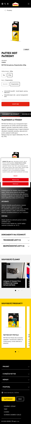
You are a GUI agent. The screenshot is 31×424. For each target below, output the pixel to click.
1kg (4, 75)
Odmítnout (15, 183)
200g (9, 75)
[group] (15, 31)
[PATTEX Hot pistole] (13, 327)
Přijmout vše (15, 179)
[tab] (15, 290)
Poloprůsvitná (15, 84)
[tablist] (15, 351)
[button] (15, 240)
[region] (15, 172)
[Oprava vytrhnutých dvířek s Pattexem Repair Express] (13, 275)
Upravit (15, 175)
